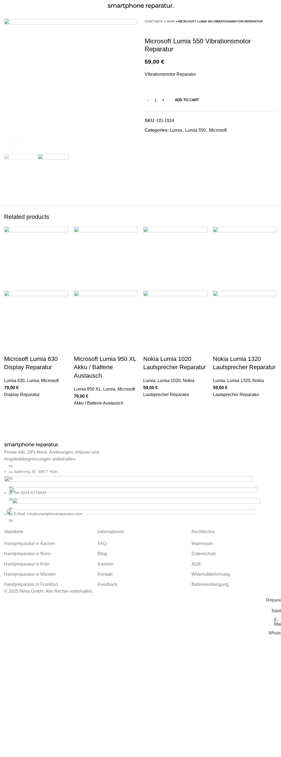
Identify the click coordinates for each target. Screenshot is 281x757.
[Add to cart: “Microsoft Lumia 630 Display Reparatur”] (11, 405)
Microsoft (218, 130)
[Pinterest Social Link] (162, 140)
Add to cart (187, 100)
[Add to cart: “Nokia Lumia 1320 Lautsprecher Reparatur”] (220, 405)
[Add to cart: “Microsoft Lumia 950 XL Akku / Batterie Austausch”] (81, 413)
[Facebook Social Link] (149, 140)
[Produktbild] (36, 322)
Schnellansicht (11, 419)
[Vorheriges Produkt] (263, 29)
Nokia (188, 380)
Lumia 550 (195, 130)
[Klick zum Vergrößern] (13, 141)
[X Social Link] (155, 140)
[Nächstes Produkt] (274, 29)
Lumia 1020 (169, 380)
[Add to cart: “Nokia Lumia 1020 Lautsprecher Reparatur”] (150, 405)
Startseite (154, 21)
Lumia (176, 130)
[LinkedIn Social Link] (168, 140)
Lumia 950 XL (87, 389)
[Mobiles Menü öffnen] (6, 6)
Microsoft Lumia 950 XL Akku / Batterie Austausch (105, 367)
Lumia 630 (14, 380)
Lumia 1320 (238, 380)
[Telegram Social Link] (174, 140)
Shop (170, 21)
